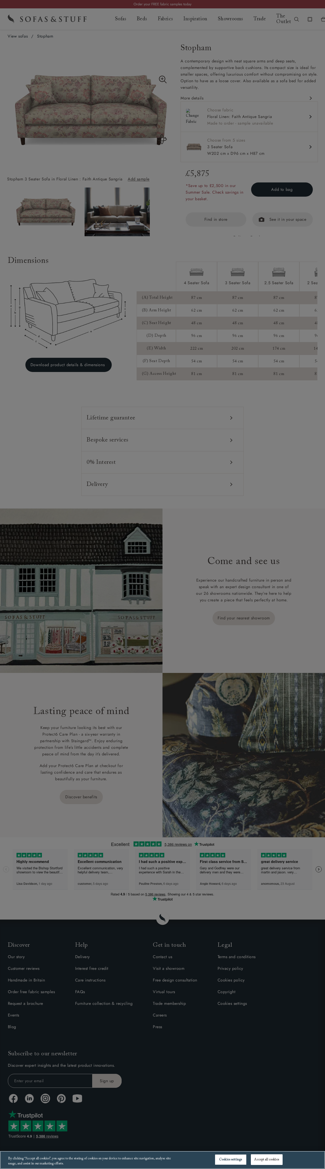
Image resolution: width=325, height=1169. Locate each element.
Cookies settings (230, 1159)
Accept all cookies (266, 1159)
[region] (162, 1160)
